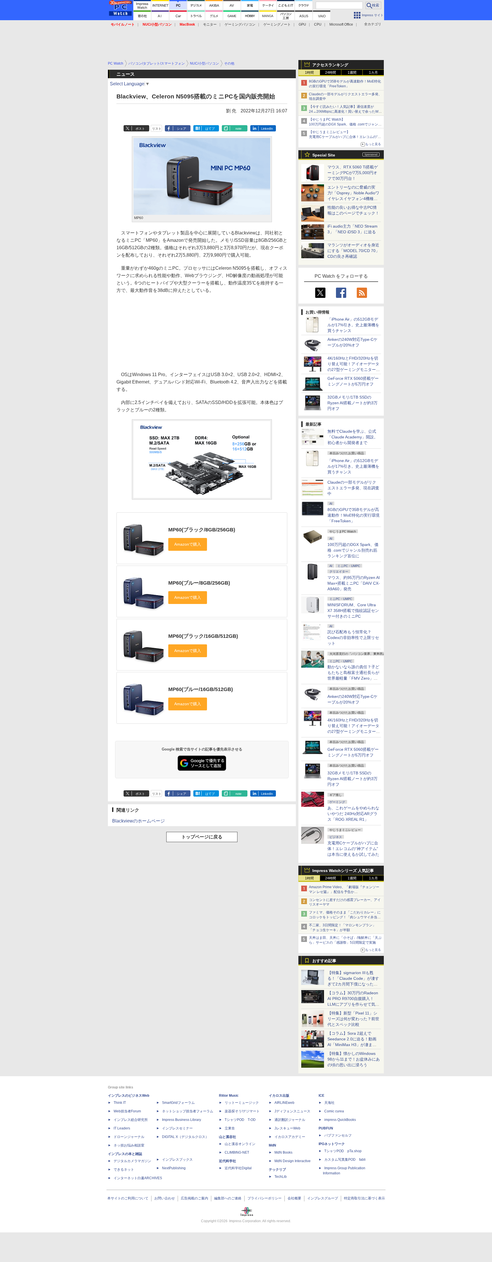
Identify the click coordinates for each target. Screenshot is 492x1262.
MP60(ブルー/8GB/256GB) (199, 583)
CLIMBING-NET (237, 1152)
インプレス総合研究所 (131, 1120)
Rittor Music (229, 1096)
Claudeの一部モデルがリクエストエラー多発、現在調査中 (353, 488)
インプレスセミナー (177, 1128)
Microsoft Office (341, 24)
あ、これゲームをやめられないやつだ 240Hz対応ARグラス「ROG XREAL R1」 (353, 814)
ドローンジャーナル (129, 1137)
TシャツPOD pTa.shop (343, 1151)
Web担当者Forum (127, 1111)
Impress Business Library (181, 1120)
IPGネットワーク (332, 1144)
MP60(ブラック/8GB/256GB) (201, 530)
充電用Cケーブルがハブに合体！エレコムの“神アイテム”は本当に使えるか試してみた (353, 849)
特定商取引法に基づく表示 (364, 1198)
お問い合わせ (164, 1198)
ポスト (140, 128)
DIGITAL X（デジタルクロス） (185, 1137)
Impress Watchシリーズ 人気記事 (343, 870)
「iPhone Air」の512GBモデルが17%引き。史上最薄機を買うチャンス (353, 325)
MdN (272, 1145)
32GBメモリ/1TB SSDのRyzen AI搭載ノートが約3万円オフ (352, 403)
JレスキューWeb (287, 1128)
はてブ (210, 128)
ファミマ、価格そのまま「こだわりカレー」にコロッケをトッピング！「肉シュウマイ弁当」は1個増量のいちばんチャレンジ (345, 917)
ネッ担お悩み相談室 (129, 1145)
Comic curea (334, 1111)
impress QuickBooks (340, 1120)
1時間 (309, 73)
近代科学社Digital (238, 1168)
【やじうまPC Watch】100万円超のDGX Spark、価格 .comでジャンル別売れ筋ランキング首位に (345, 124)
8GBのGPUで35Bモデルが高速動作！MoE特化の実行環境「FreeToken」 (353, 515)
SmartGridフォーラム (178, 1103)
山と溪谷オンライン (240, 1144)
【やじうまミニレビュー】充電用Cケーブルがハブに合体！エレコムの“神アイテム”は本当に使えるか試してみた (345, 137)
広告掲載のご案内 (194, 1198)
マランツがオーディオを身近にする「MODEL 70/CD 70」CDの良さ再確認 (353, 251)
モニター (210, 24)
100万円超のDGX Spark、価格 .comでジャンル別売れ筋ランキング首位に (352, 550)
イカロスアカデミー (289, 1137)
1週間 (352, 73)
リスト (156, 128)
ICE (321, 1096)
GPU (302, 24)
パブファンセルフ (338, 1135)
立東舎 (230, 1128)
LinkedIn (267, 128)
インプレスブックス (177, 1160)
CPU (317, 24)
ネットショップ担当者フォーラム (187, 1111)
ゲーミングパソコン (240, 24)
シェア (181, 128)
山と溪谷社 (227, 1137)
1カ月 (373, 73)
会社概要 (294, 1198)
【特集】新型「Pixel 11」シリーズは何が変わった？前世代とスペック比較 (353, 1019)
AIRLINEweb (284, 1103)
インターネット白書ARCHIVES (138, 1178)
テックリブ (277, 1170)
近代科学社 (227, 1161)
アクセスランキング (330, 65)
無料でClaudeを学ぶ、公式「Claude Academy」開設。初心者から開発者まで (352, 437)
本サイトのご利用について (127, 1198)
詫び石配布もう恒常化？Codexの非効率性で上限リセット (353, 638)
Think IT (120, 1103)
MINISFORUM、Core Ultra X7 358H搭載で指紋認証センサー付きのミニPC (353, 610)
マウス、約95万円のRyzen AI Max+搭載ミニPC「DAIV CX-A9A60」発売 (353, 583)
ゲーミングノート (277, 24)
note (238, 128)
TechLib (280, 1177)
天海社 (329, 1103)
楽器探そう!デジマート (242, 1111)
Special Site (323, 155)
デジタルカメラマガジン (132, 1161)
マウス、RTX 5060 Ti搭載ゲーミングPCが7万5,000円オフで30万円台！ (352, 173)
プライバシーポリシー (264, 1198)
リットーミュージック (242, 1103)
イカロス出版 (279, 1096)
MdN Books (283, 1152)
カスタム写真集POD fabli (345, 1160)
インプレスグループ (322, 1198)
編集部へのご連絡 (227, 1198)
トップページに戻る (201, 836)
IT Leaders (122, 1128)
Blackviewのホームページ (138, 820)
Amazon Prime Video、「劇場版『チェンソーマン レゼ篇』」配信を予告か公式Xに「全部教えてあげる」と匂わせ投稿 (344, 892)
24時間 (330, 73)
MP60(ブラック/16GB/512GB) (203, 636)
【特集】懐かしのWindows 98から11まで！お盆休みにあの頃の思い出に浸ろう (353, 1059)
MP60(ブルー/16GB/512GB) (200, 689)
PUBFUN (326, 1128)
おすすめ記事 (324, 960)
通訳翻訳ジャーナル (289, 1120)
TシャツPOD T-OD (240, 1120)
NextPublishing (174, 1168)
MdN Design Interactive (292, 1161)
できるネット (124, 1170)
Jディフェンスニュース (292, 1111)
